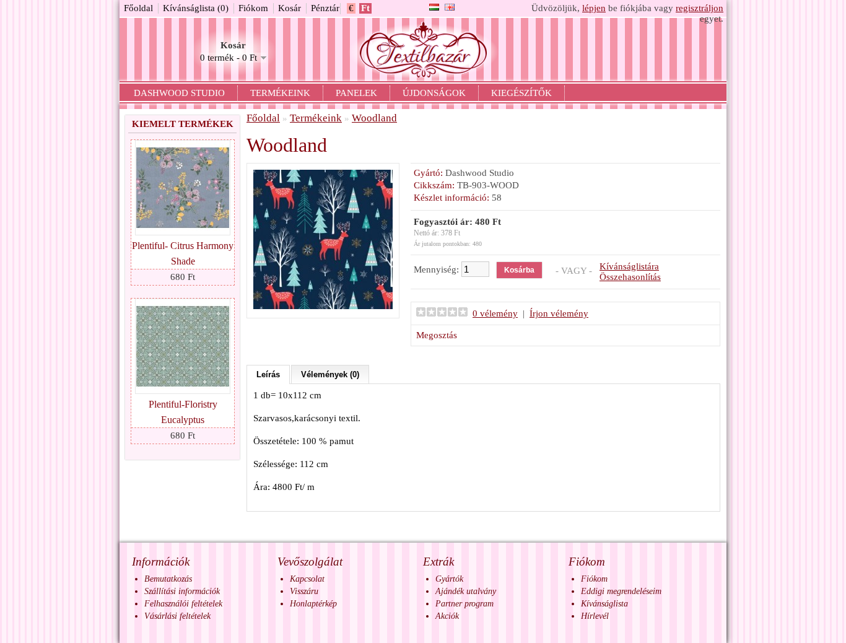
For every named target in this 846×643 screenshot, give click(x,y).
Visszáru (304, 591)
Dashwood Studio (179, 93)
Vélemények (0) (330, 374)
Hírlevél (595, 616)
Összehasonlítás (630, 277)
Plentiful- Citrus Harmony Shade (182, 253)
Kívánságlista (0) (196, 8)
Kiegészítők (521, 93)
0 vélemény (495, 313)
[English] (450, 7)
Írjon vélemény (559, 313)
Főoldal (138, 8)
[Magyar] (434, 7)
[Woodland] (323, 306)
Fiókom (253, 8)
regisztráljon (699, 8)
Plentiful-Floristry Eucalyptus (183, 412)
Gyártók (449, 579)
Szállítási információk (182, 591)
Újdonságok (434, 93)
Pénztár (325, 8)
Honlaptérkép (313, 603)
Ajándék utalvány (465, 591)
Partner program (464, 603)
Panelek (356, 93)
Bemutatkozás (168, 579)
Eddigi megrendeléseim (621, 591)
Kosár (289, 8)
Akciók (447, 616)
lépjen (594, 8)
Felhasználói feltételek (183, 603)
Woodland (374, 118)
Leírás (268, 374)
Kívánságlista (604, 603)
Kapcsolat (307, 579)
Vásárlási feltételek (177, 616)
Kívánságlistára (629, 266)
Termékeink (280, 93)
